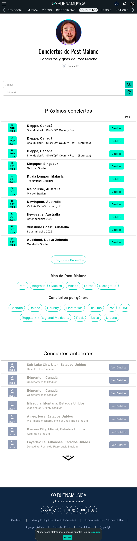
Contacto (16, 520)
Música (33, 10)
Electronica (74, 307)
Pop (112, 307)
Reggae (28, 317)
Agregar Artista (35, 527)
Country (53, 307)
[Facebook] (64, 510)
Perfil (22, 285)
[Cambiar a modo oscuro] (132, 4)
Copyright (105, 527)
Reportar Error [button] (61, 527)
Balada (35, 307)
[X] (92, 510)
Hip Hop (96, 307)
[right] (133, 10)
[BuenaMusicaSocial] (45, 510)
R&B (124, 307)
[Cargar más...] (68, 459)
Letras (106, 10)
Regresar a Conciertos (68, 259)
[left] (4, 10)
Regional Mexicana (54, 317)
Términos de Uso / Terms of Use (104, 520)
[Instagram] (74, 510)
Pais (128, 116)
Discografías (65, 10)
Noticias (122, 10)
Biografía (39, 285)
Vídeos (47, 10)
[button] (70, 66)
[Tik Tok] (55, 510)
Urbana (111, 317)
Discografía (107, 285)
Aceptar (67, 537)
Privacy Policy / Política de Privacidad (53, 520)
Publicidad (85, 527)
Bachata (17, 307)
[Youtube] (83, 510)
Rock (80, 317)
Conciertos (88, 10)
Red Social (15, 10)
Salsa (95, 317)
